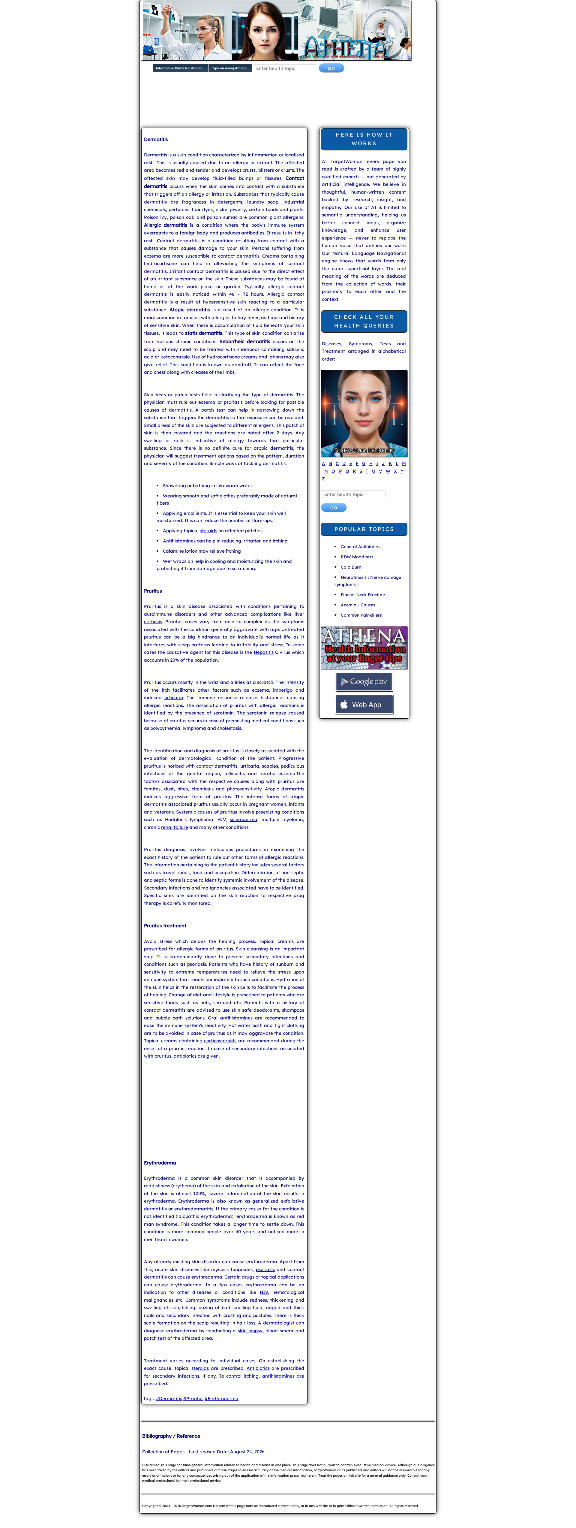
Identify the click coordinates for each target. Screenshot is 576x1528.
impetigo (282, 690)
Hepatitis (264, 652)
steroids (208, 530)
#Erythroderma (221, 1398)
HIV (264, 1292)
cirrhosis (153, 621)
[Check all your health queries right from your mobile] (364, 668)
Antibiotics (258, 1368)
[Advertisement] (286, 105)
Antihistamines (179, 541)
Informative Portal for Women (179, 68)
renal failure (174, 827)
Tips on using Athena (229, 68)
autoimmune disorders (169, 614)
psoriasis (265, 1269)
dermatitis (155, 1209)
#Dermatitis (169, 1398)
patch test (155, 1338)
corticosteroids (220, 1040)
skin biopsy (250, 1330)
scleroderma (243, 819)
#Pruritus (193, 1398)
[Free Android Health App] (364, 690)
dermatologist (278, 1323)
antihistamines (236, 1018)
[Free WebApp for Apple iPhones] (364, 713)
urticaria (173, 697)
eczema (152, 256)
